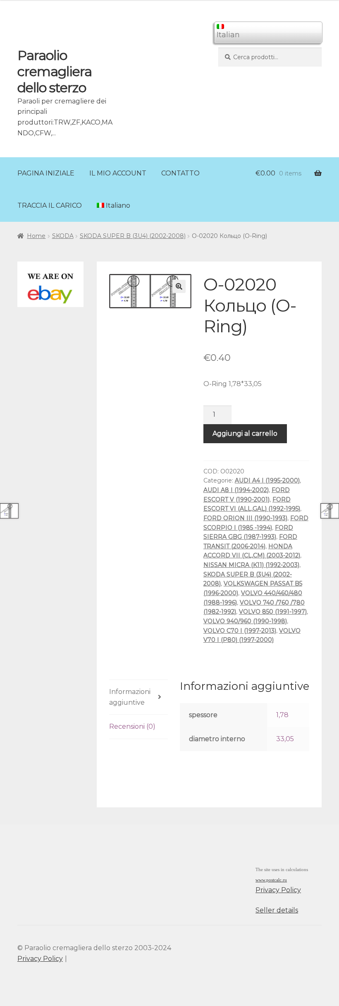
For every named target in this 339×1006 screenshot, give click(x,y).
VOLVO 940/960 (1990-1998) (245, 621)
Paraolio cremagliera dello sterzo (54, 71)
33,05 (285, 739)
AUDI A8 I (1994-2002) (236, 490)
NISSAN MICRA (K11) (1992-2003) (251, 565)
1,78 (282, 715)
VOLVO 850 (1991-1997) (273, 611)
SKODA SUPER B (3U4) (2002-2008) (133, 236)
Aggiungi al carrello (244, 433)
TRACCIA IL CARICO (49, 205)
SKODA (63, 236)
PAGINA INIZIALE (45, 173)
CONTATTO (180, 173)
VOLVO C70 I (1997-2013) (239, 630)
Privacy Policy (278, 890)
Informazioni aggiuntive (129, 697)
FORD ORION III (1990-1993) (245, 518)
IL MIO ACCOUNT (117, 173)
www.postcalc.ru (271, 880)
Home (36, 236)
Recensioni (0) (132, 726)
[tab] (138, 697)
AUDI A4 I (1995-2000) (267, 480)
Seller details (276, 910)
